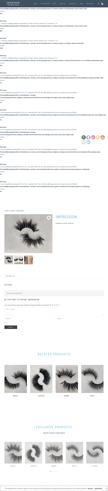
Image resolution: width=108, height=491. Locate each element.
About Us (62, 3)
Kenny (54, 466)
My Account (90, 3)
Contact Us (72, 3)
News (81, 3)
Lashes (12, 211)
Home (35, 3)
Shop (54, 3)
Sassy (13, 466)
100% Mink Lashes (13, 5)
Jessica (33, 466)
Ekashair (13, 3)
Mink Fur (71, 223)
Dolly (74, 466)
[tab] (10, 276)
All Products (45, 3)
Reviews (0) (10, 276)
